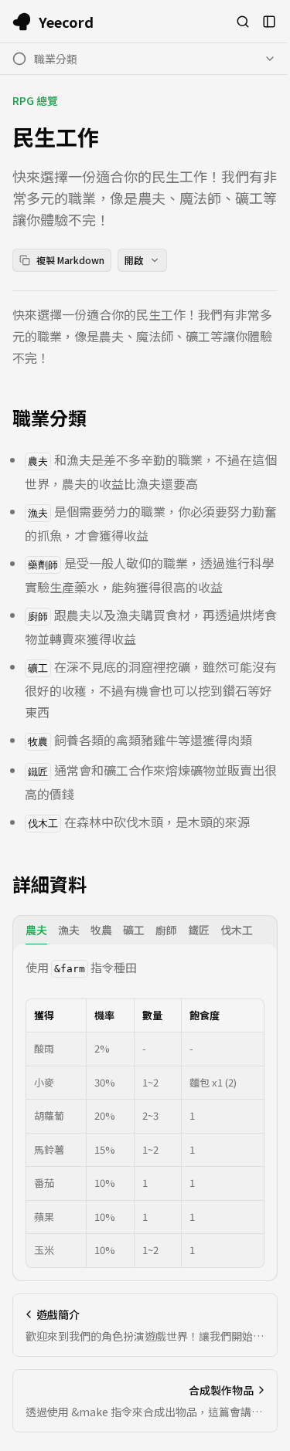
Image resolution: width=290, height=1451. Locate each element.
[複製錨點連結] (99, 418)
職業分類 (49, 417)
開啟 (134, 259)
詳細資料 (49, 884)
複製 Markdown (70, 259)
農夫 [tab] (36, 929)
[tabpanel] (145, 1112)
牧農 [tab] (101, 929)
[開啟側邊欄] (269, 21)
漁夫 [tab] (69, 929)
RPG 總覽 (35, 100)
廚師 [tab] (166, 929)
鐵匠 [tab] (199, 929)
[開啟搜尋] (243, 21)
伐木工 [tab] (236, 929)
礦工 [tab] (134, 929)
